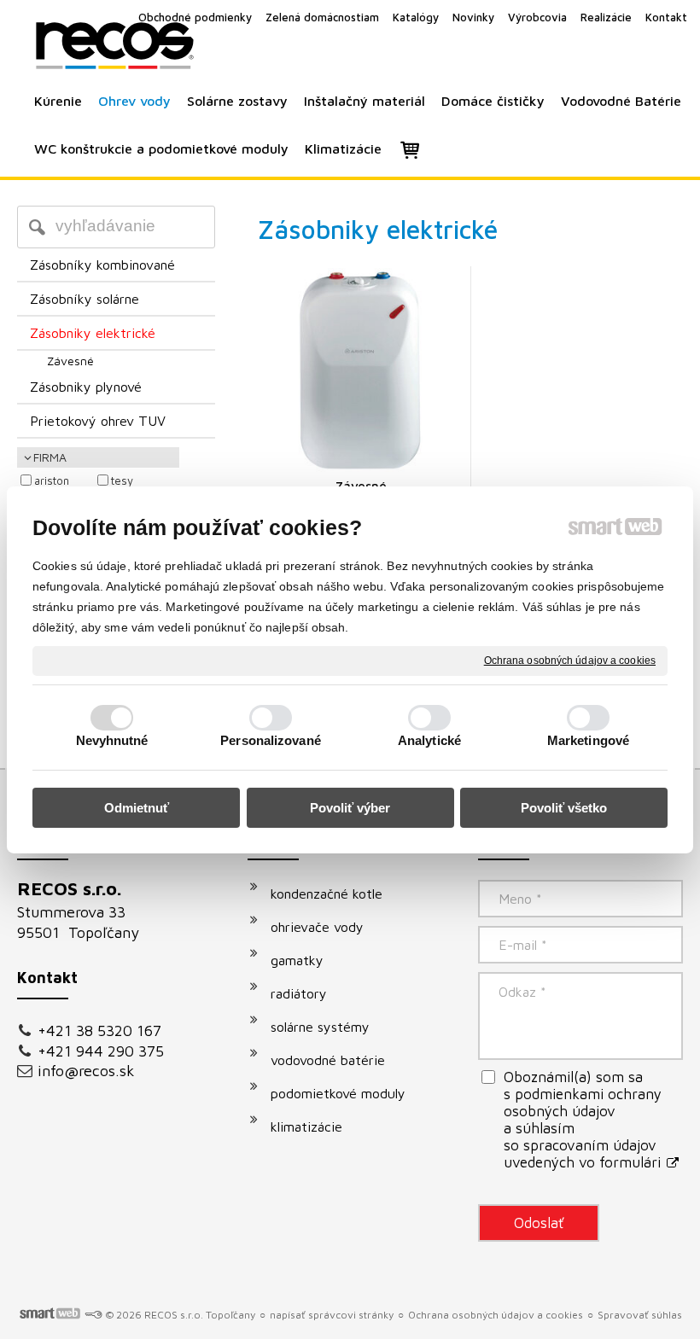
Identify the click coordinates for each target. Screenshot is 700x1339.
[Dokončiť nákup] (409, 149)
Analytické (429, 740)
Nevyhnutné (112, 740)
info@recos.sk (86, 1071)
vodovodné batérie (328, 1060)
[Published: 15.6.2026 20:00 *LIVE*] (93, 1314)
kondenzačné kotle (326, 893)
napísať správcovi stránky (332, 1314)
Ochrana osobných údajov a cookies (570, 660)
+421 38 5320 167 (99, 1030)
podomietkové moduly (338, 1093)
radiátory (299, 993)
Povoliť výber (350, 807)
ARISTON (51, 480)
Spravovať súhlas (640, 1314)
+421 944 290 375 (101, 1051)
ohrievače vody (317, 926)
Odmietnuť (136, 807)
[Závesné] (361, 371)
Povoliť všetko (564, 807)
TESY (122, 480)
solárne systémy (320, 1026)
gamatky (297, 960)
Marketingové (588, 740)
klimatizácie (306, 1126)
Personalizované (270, 740)
